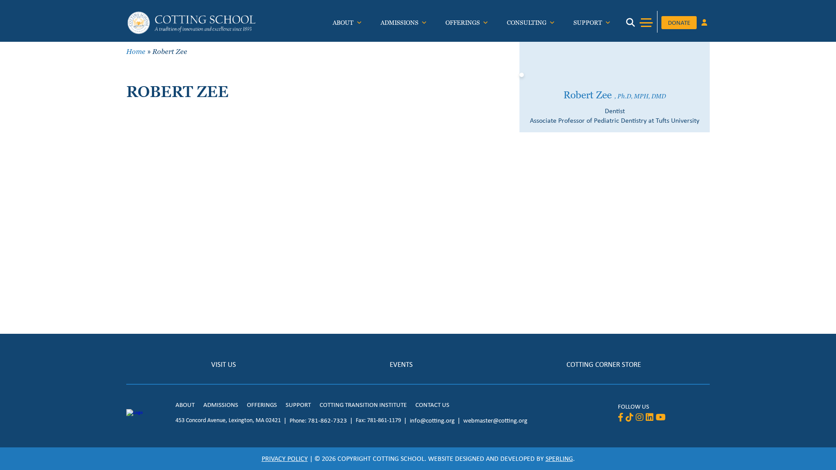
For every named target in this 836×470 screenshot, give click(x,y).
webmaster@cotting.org (495, 420)
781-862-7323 (327, 420)
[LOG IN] (704, 23)
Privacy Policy (285, 458)
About (343, 23)
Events (401, 364)
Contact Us (432, 404)
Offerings (462, 23)
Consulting (526, 23)
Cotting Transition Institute (363, 404)
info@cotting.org (432, 420)
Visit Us (223, 364)
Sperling (559, 458)
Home (135, 51)
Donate (679, 22)
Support (587, 23)
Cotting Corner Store (603, 364)
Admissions (399, 23)
